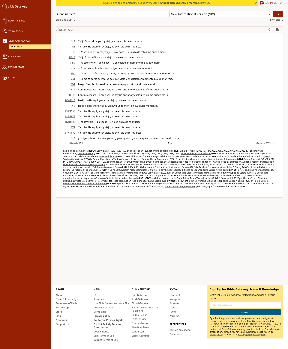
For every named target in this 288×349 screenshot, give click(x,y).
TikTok (173, 307)
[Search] (278, 14)
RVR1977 (70, 116)
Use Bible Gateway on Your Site (111, 303)
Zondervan (138, 331)
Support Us (62, 324)
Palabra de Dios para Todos (107, 167)
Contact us (100, 311)
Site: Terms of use (104, 335)
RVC (73, 105)
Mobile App (62, 307)
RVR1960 (70, 111)
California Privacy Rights (108, 320)
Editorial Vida (139, 319)
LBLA (72, 41)
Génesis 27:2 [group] (64, 30)
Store (59, 311)
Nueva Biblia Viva (108, 156)
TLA (73, 138)
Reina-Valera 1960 (213, 172)
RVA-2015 (70, 100)
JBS (73, 46)
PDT (72, 84)
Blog (58, 316)
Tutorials (99, 299)
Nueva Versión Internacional (223, 159)
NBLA (72, 57)
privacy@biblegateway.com (252, 334)
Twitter (174, 311)
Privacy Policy (216, 334)
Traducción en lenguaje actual (180, 186)
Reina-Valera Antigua (233, 180)
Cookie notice (101, 331)
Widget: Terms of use (106, 339)
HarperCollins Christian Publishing (145, 309)
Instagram (175, 299)
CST (73, 79)
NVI (73, 73)
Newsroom (62, 320)
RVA (73, 127)
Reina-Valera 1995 (157, 180)
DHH (72, 52)
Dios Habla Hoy (85, 153)
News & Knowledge (67, 299)
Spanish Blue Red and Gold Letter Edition (84, 183)
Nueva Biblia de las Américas (196, 153)
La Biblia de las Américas (76, 150)
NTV (72, 68)
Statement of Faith (66, 303)
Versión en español (180, 330)
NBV (72, 62)
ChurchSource (140, 303)
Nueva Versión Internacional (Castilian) (83, 164)
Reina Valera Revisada (126, 178)
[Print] (277, 29)
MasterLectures (140, 335)
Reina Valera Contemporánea (126, 172)
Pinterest (175, 303)
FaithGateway (139, 295)
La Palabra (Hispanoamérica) (86, 169)
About (59, 295)
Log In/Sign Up (274, 3)
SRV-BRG (70, 132)
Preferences (176, 334)
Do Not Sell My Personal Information (108, 326)
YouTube (174, 316)
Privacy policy (102, 316)
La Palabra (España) (179, 167)
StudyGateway (140, 299)
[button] (270, 3)
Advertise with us (103, 307)
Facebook (175, 295)
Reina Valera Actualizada (215, 169)
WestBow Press (140, 327)
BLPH (72, 95)
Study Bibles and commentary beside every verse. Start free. (156, 3)
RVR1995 (70, 121)
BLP (73, 89)
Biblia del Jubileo (165, 150)
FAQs (97, 295)
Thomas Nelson (140, 323)
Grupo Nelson (139, 315)
